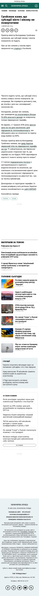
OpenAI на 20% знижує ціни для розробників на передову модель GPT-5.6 (17, 408)
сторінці (17, 48)
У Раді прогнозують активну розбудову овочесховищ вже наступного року (15, 382)
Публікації (12, 11)
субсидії (14, 198)
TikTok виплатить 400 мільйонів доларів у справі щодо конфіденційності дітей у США (17, 423)
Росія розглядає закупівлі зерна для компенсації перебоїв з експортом (18, 400)
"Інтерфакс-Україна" (27, 532)
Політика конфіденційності (19, 514)
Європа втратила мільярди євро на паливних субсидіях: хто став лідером (19, 366)
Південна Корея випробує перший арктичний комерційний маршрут (18, 416)
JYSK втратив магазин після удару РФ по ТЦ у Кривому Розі (25, 307)
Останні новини (10, 396)
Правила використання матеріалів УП (19, 517)
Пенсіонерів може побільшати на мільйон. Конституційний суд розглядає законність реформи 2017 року (19, 254)
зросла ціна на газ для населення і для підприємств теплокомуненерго (18, 128)
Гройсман (5, 198)
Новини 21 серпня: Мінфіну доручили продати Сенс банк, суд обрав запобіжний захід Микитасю (25, 333)
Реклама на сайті (15, 512)
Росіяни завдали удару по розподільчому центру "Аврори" (26, 282)
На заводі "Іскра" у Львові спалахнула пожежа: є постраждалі (26, 319)
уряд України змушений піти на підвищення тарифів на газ (19, 146)
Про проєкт (26, 512)
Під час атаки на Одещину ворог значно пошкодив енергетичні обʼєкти (26, 346)
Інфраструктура (32, 11)
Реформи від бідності (10, 246)
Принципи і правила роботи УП (19, 519)
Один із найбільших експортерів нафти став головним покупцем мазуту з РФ (25, 295)
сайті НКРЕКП (30, 189)
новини (4, 11)
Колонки (21, 11)
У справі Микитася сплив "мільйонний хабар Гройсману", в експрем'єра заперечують (17, 265)
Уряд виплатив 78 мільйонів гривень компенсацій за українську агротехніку (19, 373)
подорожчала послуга (20, 162)
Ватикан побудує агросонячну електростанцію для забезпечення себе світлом (18, 439)
